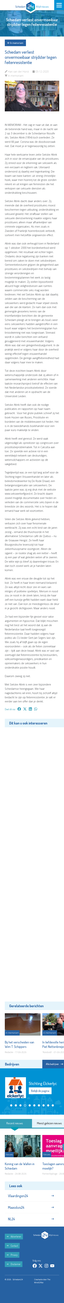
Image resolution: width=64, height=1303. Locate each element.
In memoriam (16, 42)
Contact (14, 1245)
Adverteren (15, 1236)
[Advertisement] (32, 864)
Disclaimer (15, 1264)
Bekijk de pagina (40, 1091)
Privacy (14, 1254)
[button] (11, 1105)
